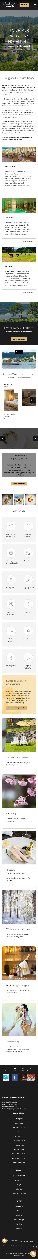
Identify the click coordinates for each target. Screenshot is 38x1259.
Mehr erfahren (19, 339)
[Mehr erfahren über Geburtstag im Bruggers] (19, 973)
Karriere (19, 1224)
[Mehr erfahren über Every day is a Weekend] (19, 745)
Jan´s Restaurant (19, 1176)
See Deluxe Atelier (19, 1141)
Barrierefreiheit (8, 1246)
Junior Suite (19, 1123)
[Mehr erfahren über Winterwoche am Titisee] (19, 917)
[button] (33, 1254)
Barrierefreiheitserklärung (25, 1246)
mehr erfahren (19, 484)
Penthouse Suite (19, 1163)
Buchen (24, 5)
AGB (31, 1241)
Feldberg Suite (19, 1145)
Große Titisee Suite (19, 1158)
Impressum (14, 1240)
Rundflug (19, 1228)
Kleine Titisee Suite (19, 1154)
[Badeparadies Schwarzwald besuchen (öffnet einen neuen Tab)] (27, 1077)
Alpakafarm (19, 1206)
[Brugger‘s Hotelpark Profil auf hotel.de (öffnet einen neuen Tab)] (6, 1077)
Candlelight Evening (19, 1193)
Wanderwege (19, 1219)
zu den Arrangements (16, 708)
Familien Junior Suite (19, 1128)
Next (35, 40)
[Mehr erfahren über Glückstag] (19, 802)
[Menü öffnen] (35, 5)
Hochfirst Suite (19, 1149)
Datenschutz (24, 1241)
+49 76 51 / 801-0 (11, 1107)
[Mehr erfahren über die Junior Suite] (29, 400)
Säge (19, 1184)
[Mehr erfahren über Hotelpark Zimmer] (11, 402)
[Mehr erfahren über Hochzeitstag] (19, 1031)
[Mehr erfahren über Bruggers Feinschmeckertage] (19, 859)
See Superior (19, 1136)
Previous (2, 40)
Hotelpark (19, 1119)
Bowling (19, 1215)
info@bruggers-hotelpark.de (16, 1109)
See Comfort (19, 1132)
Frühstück (19, 1189)
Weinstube (19, 1180)
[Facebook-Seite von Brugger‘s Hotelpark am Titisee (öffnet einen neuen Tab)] (14, 1077)
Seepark (19, 1211)
